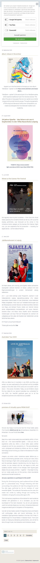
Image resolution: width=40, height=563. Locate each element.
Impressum (36, 560)
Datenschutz (28, 560)
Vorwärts (29, 535)
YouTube (12, 25)
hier (17, 325)
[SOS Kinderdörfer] (7, 553)
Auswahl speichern (20, 35)
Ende (6, 540)
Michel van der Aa (15, 430)
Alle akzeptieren (20, 39)
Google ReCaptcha (15, 20)
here (22, 432)
